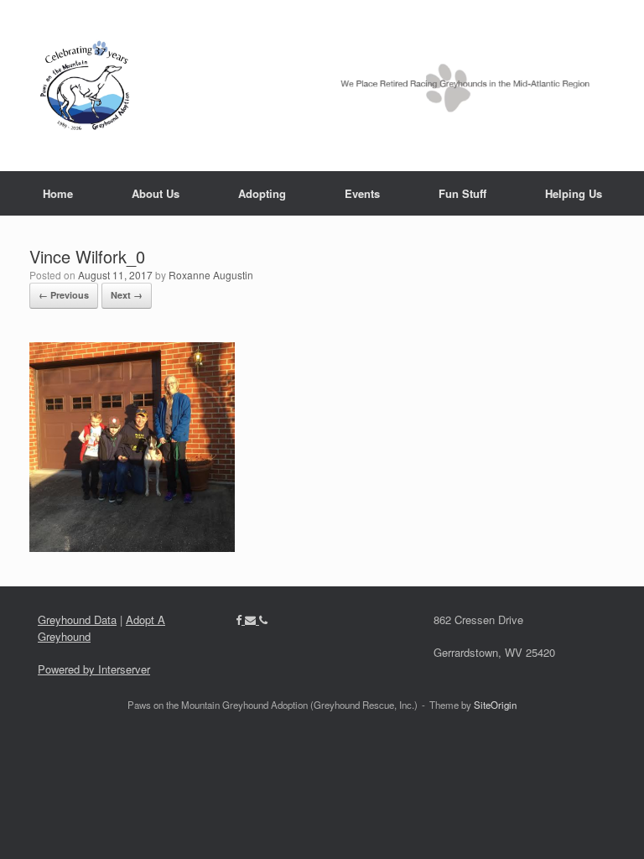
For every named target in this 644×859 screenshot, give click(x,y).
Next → (127, 295)
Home (58, 193)
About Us (155, 193)
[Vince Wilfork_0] (132, 546)
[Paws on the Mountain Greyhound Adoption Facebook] (240, 619)
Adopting (262, 193)
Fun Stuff (462, 193)
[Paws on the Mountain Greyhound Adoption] (311, 85)
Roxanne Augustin (211, 275)
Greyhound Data (77, 619)
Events (362, 193)
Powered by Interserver (94, 669)
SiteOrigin (495, 704)
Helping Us (573, 193)
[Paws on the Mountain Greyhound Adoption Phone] (263, 619)
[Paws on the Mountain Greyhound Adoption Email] (252, 619)
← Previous (64, 295)
